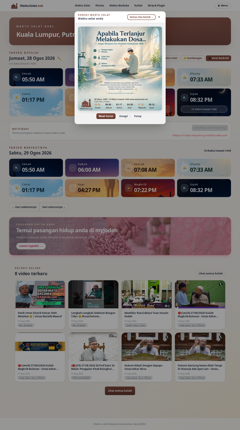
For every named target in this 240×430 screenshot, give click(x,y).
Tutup (137, 116)
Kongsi (123, 116)
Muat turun (106, 116)
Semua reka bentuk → (141, 17)
